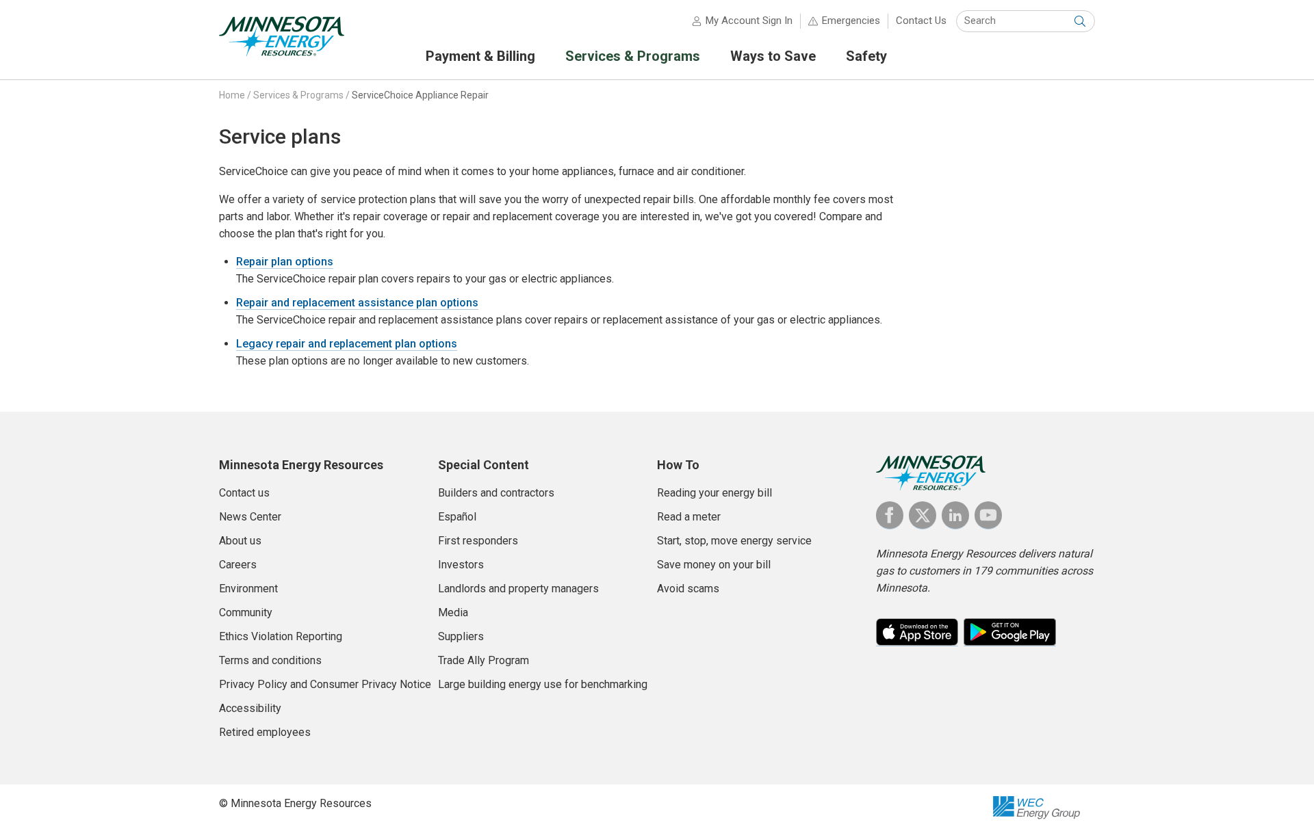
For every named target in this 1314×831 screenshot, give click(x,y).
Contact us (244, 492)
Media (453, 612)
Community (245, 612)
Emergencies (851, 20)
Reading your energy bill (714, 492)
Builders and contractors (496, 492)
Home (232, 95)
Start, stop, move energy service (734, 540)
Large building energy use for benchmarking (542, 684)
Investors (461, 564)
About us (240, 540)
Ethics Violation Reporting (280, 636)
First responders (478, 540)
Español (457, 516)
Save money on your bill (714, 564)
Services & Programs (298, 95)
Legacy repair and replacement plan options (346, 343)
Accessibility (250, 708)
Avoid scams (688, 588)
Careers (238, 564)
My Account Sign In (749, 20)
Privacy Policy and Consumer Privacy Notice (325, 684)
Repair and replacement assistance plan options (357, 302)
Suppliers (461, 636)
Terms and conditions (270, 660)
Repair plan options (284, 261)
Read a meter (689, 516)
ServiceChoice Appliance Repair (420, 95)
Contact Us (921, 20)
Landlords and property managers (518, 588)
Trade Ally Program (483, 660)
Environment (248, 588)
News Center (250, 516)
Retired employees (265, 732)
